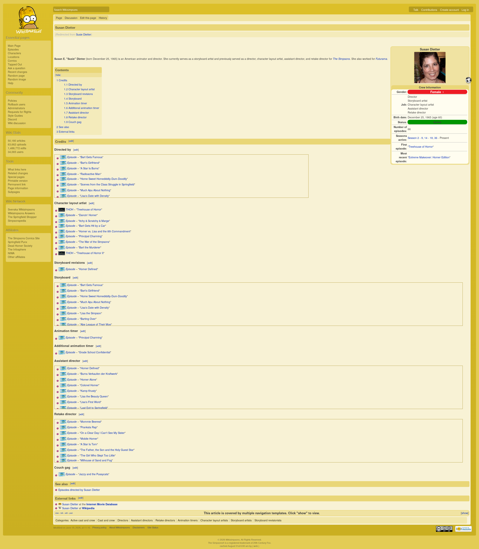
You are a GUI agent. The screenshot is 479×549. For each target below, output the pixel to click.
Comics (12, 60)
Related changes (18, 173)
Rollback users (16, 104)
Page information (18, 188)
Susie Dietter (83, 34)
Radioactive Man (90, 174)
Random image (17, 79)
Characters (14, 53)
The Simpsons (341, 59)
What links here (17, 169)
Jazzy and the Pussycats (93, 474)
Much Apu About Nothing (95, 190)
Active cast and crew (83, 520)
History (103, 18)
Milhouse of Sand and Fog (96, 460)
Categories (62, 520)
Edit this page (88, 18)
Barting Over (88, 319)
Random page (16, 75)
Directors (123, 520)
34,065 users (15, 152)
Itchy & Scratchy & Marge (94, 221)
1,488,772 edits (17, 148)
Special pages (16, 177)
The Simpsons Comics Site (24, 238)
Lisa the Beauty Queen (94, 396)
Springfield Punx (17, 242)
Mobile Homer (89, 438)
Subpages (14, 192)
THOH (69, 209)
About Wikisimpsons (119, 527)
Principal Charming (90, 236)
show (465, 513)
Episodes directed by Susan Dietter (79, 490)
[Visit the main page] (28, 28)
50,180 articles (16, 140)
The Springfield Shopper (22, 217)
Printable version (18, 180)
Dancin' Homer (88, 215)
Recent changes (17, 72)
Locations (13, 57)
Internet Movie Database (102, 504)
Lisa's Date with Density (95, 196)
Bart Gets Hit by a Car (92, 225)
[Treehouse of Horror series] (61, 210)
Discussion (71, 18)
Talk (415, 10)
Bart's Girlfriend (90, 162)
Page (59, 18)
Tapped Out (15, 64)
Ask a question (16, 68)
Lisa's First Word (90, 402)
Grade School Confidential (94, 352)
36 (435, 138)
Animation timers (188, 520)
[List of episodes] (63, 158)
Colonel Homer (89, 385)
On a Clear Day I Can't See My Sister (103, 433)
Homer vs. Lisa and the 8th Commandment (104, 231)
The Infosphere (17, 249)
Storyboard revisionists (267, 520)
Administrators (16, 108)
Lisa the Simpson (91, 313)
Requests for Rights (19, 112)
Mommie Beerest (91, 421)
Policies (12, 100)
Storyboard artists (241, 520)
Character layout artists (214, 520)
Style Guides (15, 115)
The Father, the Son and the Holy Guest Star (107, 450)
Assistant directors (142, 520)
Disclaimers (139, 527)
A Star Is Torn (89, 444)
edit (71, 141)
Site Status (152, 527)
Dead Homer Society (20, 245)
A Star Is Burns (89, 168)
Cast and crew (106, 520)
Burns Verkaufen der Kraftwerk (99, 374)
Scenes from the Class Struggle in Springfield (107, 184)
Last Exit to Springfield (94, 408)
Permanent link (17, 184)
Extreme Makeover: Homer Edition (429, 157)
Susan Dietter (70, 504)
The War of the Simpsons (94, 242)
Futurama (381, 59)
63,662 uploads (17, 144)
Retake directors (165, 520)
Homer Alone (88, 379)
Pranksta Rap (89, 427)
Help (10, 83)
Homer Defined (88, 269)
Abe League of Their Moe (96, 324)
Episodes (13, 49)
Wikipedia (88, 508)
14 (425, 138)
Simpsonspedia (17, 220)
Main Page (14, 45)
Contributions (429, 10)
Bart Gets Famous (91, 157)
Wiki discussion (17, 123)
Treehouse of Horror (421, 146)
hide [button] (58, 75)
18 (431, 138)
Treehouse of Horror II (90, 253)
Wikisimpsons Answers (21, 213)
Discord (12, 119)
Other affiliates (16, 257)
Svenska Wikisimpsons (21, 209)
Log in (465, 10)
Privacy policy (99, 527)
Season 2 (413, 138)
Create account (449, 10)
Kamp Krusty (88, 391)
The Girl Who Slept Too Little (98, 455)
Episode (72, 157)
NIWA (11, 253)
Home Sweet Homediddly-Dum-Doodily (104, 179)
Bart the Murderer (89, 247)
